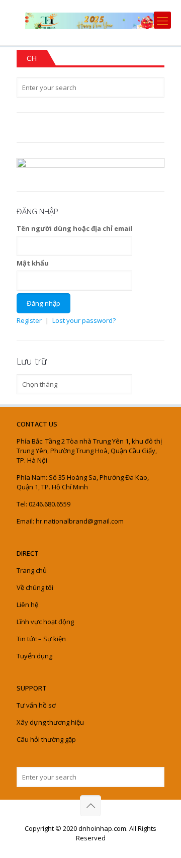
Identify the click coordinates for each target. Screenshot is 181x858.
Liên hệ (27, 604)
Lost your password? (84, 320)
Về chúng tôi (35, 587)
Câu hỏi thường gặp (46, 739)
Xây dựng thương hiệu (50, 722)
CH (32, 58)
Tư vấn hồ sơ (36, 705)
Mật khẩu (33, 263)
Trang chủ (32, 570)
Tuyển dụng (34, 655)
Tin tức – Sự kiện (41, 638)
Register (29, 320)
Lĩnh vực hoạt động (45, 621)
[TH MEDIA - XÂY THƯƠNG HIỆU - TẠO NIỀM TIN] (90, 20)
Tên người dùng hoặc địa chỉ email (74, 228)
